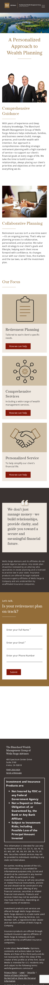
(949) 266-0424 (13, 769)
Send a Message (14, 773)
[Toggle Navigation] (43, 6)
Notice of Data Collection (16, 975)
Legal (22, 972)
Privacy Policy (10, 972)
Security (31, 972)
